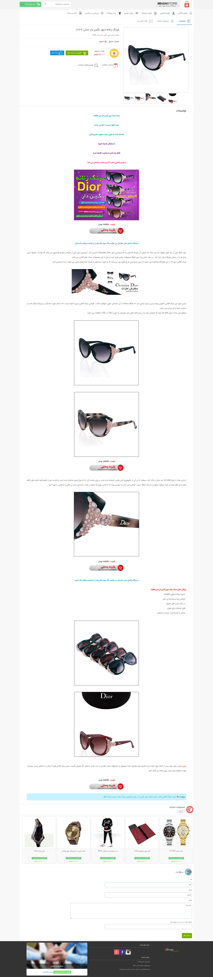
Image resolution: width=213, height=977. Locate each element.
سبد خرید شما (30, 4)
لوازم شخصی (165, 13)
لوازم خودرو (128, 13)
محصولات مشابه (163, 21)
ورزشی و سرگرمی (91, 13)
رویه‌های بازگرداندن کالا (141, 966)
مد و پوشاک (111, 13)
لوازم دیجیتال (146, 13)
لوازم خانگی (182, 13)
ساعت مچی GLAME (176, 851)
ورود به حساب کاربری (62, 972)
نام (191, 879)
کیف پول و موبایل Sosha (142, 851)
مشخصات (182, 21)
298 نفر (55, 53)
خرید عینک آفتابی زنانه (167, 796)
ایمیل (190, 890)
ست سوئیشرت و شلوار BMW (108, 851)
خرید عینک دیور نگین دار (147, 796)
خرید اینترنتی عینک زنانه (127, 796)
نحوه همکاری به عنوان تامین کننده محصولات (134, 969)
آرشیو (181, 811)
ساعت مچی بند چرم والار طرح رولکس (73, 851)
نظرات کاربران (142, 21)
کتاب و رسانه (72, 13)
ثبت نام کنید (47, 972)
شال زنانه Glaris (39, 851)
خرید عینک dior (110, 796)
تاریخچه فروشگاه (144, 962)
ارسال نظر (187, 936)
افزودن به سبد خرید (74, 53)
